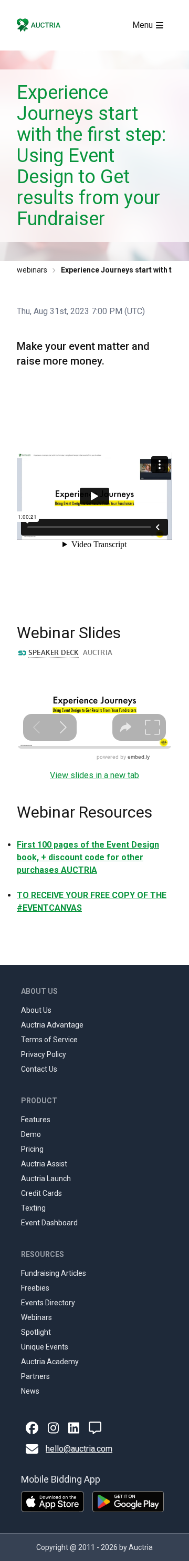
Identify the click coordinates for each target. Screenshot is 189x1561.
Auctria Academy (50, 1361)
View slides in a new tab (94, 775)
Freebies (35, 1288)
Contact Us (39, 1069)
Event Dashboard (49, 1222)
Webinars (36, 1317)
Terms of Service (49, 1039)
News (30, 1391)
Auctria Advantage (52, 1025)
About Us (36, 1010)
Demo (31, 1134)
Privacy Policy (43, 1054)
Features (35, 1119)
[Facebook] (32, 1427)
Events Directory (48, 1302)
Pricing (32, 1149)
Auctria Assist (44, 1164)
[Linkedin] (74, 1427)
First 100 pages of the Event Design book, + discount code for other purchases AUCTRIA (88, 857)
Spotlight (36, 1332)
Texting (33, 1208)
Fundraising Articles (53, 1273)
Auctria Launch (46, 1178)
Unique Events (44, 1347)
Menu (142, 25)
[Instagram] (53, 1427)
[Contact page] (95, 1427)
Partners (35, 1376)
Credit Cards (41, 1193)
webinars (32, 270)
